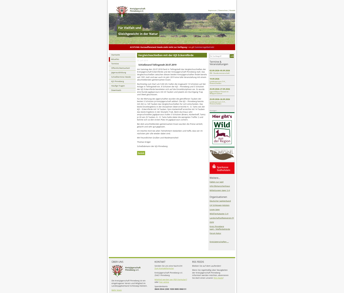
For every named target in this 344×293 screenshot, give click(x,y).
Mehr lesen (117, 290)
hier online (164, 282)
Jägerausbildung (118, 72)
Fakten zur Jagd (216, 182)
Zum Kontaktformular (164, 268)
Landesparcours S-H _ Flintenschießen (218, 82)
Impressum (212, 10)
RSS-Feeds (218, 278)
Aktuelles (115, 59)
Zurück (141, 153)
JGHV (212, 222)
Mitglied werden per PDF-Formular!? (171, 279)
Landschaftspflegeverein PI (222, 218)
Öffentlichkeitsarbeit (120, 68)
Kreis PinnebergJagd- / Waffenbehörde (220, 227)
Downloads (116, 90)
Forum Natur (215, 233)
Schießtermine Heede (121, 77)
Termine (115, 63)
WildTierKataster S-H (219, 213)
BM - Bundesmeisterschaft (220, 73)
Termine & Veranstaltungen (219, 63)
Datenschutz (223, 10)
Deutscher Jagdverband (220, 201)
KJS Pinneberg (117, 81)
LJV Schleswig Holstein (220, 205)
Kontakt (232, 10)
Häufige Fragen (118, 85)
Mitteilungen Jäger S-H (220, 190)
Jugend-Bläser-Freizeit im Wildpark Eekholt (219, 93)
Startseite (115, 55)
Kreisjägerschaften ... (219, 241)
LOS (232, 56)
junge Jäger (215, 209)
